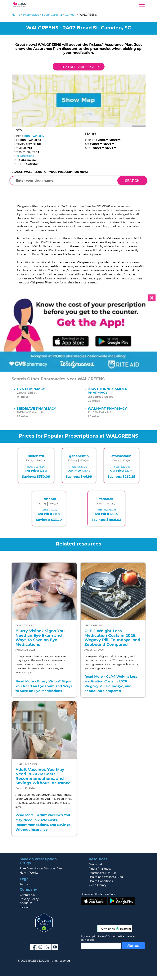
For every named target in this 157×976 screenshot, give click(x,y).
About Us (26, 903)
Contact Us (27, 895)
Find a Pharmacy (100, 868)
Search (132, 180)
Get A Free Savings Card (78, 67)
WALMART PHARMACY (107, 408)
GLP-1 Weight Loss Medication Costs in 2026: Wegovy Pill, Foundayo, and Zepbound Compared (112, 638)
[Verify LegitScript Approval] (44, 922)
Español (25, 907)
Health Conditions (101, 881)
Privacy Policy (29, 899)
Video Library (97, 885)
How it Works (29, 872)
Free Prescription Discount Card (41, 868)
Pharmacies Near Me (102, 873)
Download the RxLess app (98, 894)
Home (16, 14)
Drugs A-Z (95, 864)
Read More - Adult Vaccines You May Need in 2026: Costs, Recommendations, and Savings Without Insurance (43, 822)
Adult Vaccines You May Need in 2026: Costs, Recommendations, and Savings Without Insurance (43, 776)
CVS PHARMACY (31, 389)
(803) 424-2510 (34, 136)
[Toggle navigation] (142, 5)
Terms (24, 884)
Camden (70, 14)
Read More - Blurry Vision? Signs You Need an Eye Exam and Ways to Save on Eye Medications (44, 686)
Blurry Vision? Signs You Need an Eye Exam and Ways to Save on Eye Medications (40, 638)
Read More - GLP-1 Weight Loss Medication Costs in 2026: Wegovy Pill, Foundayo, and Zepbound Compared (110, 684)
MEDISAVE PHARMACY (36, 408)
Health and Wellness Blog (106, 877)
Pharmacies (31, 14)
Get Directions (24, 156)
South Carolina (52, 14)
